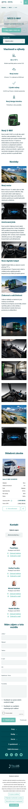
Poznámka (4, 683)
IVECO (10, 7)
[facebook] (6, 754)
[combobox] (14, 41)
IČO (2, 667)
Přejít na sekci (6, 37)
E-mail (3, 659)
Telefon (3, 650)
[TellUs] (14, 766)
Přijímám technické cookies (14, 798)
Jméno (3, 634)
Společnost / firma (6, 675)
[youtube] (21, 754)
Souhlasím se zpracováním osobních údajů (12, 701)
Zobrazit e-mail (15, 556)
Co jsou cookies (14, 794)
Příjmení (3, 642)
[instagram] (11, 754)
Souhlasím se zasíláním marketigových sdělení (11, 707)
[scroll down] (24, 30)
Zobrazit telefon (15, 553)
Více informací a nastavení (14, 801)
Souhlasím (14, 805)
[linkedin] (16, 754)
